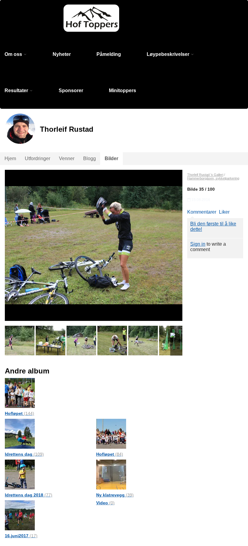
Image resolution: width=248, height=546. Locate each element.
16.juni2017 (21, 535)
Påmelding (108, 54)
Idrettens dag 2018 (28, 495)
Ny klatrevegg (115, 495)
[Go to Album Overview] (20, 392)
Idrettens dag (24, 454)
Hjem (10, 158)
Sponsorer (71, 90)
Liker (224, 212)
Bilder (111, 158)
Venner (66, 158)
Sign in (197, 244)
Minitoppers (122, 90)
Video (105, 502)
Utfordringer (37, 158)
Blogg (89, 158)
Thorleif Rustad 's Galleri (205, 174)
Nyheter (62, 54)
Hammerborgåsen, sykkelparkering (213, 178)
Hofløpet (19, 413)
